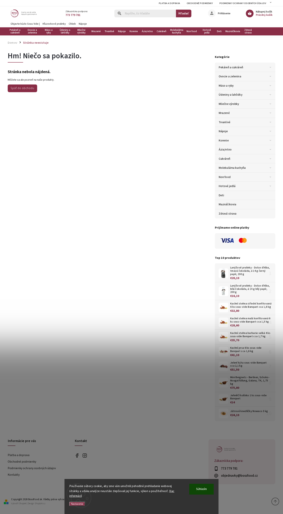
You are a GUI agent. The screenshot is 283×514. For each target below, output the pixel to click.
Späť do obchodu (22, 88)
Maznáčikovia (227, 204)
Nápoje (83, 24)
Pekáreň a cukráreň (231, 67)
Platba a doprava (169, 3)
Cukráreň (224, 159)
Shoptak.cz (40, 503)
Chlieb (72, 24)
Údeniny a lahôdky (230, 95)
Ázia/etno (225, 149)
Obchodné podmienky (200, 3)
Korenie (224, 140)
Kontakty (14, 475)
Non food (225, 177)
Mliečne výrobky (229, 104)
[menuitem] (16, 31)
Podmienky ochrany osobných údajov (242, 3)
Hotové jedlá (227, 186)
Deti (221, 195)
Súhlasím (201, 489)
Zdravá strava (227, 213)
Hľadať (183, 13)
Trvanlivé (224, 122)
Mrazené (224, 113)
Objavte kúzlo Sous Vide (25, 24)
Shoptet (22, 503)
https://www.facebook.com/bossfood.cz (77, 455)
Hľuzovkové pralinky (54, 24)
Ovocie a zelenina (230, 76)
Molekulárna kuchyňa (232, 168)
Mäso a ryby (226, 86)
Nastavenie (77, 503)
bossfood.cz (84, 455)
